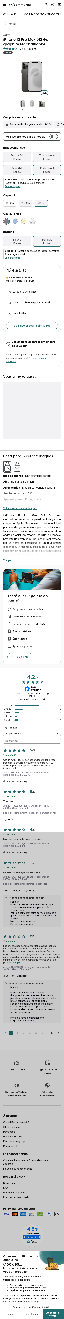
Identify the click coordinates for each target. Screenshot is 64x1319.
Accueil (12, 23)
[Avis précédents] (5, 1032)
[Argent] (32, 221)
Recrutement (10, 1146)
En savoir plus (12, 186)
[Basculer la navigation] (4, 4)
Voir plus (8, 560)
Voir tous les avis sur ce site (33, 699)
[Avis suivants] (58, 1033)
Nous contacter (11, 1183)
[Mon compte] (53, 5)
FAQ (5, 1187)
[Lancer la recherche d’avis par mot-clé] (58, 740)
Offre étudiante (11, 1127)
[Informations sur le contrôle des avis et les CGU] (48, 693)
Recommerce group (14, 1141)
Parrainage (9, 1131)
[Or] (24, 221)
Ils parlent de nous (13, 1136)
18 (52, 1033)
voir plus (17, 962)
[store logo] (20, 5)
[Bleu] (15, 221)
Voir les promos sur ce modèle (25, 136)
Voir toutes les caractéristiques (20, 508)
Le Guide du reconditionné (17, 1168)
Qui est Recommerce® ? (16, 1122)
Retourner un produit (14, 1192)
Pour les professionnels (16, 1197)
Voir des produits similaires (32, 326)
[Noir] (6, 221)
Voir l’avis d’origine (12, 890)
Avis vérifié (10, 755)
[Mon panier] (59, 5)
